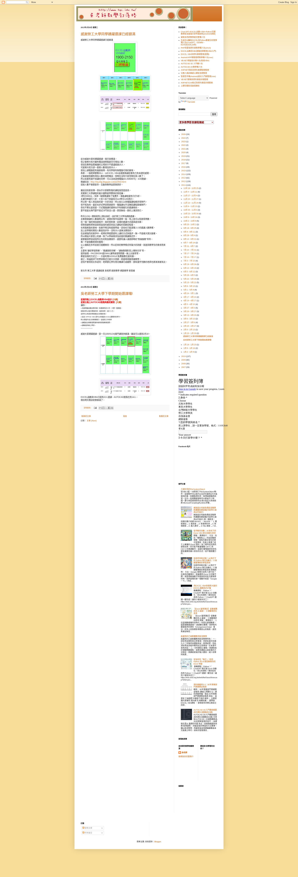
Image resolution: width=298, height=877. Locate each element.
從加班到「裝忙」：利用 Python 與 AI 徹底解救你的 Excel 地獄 (205, 661)
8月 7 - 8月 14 (189, 243)
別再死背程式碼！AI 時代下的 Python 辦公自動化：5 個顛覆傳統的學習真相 (205, 560)
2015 (183, 171)
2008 (183, 364)
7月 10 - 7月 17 (190, 257)
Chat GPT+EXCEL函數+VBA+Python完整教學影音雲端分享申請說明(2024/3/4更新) (198, 33)
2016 (183, 167)
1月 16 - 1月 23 (190, 345)
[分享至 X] (106, 278)
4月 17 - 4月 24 (190, 297)
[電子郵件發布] (95, 278)
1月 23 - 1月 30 (190, 333)
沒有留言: (87, 278)
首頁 (125, 416)
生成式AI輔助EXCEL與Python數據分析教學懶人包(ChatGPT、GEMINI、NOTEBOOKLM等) (199, 42)
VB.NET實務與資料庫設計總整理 (194, 79)
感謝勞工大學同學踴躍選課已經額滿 (108, 34)
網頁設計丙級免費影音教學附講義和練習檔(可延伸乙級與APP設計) (205, 510)
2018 (183, 160)
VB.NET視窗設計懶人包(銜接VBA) (195, 61)
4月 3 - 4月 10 (189, 304)
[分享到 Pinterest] (112, 278)
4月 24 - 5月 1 (189, 293)
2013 (183, 178)
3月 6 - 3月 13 (189, 319)
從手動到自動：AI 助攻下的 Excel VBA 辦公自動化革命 (205, 532)
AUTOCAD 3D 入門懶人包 (192, 64)
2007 (183, 367)
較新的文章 (86, 416)
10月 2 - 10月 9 (190, 221)
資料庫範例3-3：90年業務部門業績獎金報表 (205, 686)
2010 (183, 356)
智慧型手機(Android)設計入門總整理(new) (198, 76)
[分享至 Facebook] (109, 278)
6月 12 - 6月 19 (190, 268)
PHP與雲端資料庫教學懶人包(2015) (196, 48)
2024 (183, 138)
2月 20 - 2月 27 (190, 326)
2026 (183, 134)
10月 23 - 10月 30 (191, 214)
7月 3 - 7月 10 (189, 261)
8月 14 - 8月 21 (190, 239)
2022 (183, 145)
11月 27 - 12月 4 (190, 195)
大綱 (115, 299)
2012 (183, 181)
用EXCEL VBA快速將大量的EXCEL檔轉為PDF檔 (205, 587)
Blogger (157, 842)
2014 (183, 174)
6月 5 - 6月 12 (189, 272)
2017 (183, 163)
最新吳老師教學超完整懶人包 (193, 37)
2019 (183, 156)
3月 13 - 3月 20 (190, 315)
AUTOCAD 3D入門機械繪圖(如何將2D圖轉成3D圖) (205, 711)
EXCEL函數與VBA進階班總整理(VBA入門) (198, 51)
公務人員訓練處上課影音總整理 (194, 73)
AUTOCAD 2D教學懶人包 (191, 67)
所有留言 (88, 833)
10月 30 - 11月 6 (190, 210)
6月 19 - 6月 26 (190, 264)
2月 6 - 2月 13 (189, 330)
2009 (183, 360)
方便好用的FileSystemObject (193, 489)
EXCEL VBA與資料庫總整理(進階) (195, 54)
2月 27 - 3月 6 (189, 322)
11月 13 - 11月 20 (191, 203)
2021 (183, 149)
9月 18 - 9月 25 (190, 228)
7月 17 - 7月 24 (190, 253)
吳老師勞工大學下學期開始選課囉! (107, 294)
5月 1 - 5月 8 (188, 290)
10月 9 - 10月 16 (190, 217)
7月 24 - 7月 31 (190, 250)
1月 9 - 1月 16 (189, 348)
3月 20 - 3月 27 (190, 311)
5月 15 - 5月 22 (190, 282)
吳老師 (184, 752)
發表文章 (88, 828)
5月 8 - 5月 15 (189, 286)
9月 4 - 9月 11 (189, 232)
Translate (191, 102)
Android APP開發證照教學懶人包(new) (197, 57)
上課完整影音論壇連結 (190, 86)
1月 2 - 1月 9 (188, 352)
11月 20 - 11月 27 (191, 199)
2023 (183, 142)
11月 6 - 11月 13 (190, 206)
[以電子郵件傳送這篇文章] (100, 278)
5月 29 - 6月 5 (189, 275)
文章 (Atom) (92, 421)
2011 (183, 185)
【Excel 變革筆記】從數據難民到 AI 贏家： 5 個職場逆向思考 (205, 611)
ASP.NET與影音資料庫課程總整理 (195, 70)
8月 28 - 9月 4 (189, 235)
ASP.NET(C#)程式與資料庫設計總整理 (197, 83)
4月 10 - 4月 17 (190, 301)
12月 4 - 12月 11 (190, 192)
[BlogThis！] (103, 278)
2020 (183, 152)
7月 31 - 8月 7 (189, 246)
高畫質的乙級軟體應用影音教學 (194, 636)
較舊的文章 (163, 416)
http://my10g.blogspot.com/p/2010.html (108, 182)
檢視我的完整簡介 (185, 757)
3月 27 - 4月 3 (189, 308)
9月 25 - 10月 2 (190, 224)
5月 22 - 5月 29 (190, 279)
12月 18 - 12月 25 (191, 188)
